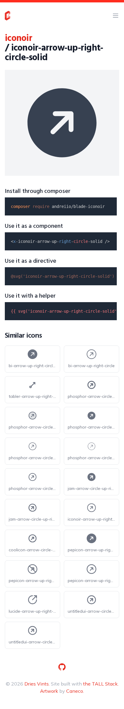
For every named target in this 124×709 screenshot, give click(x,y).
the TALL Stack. (101, 684)
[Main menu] (116, 16)
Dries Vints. (37, 684)
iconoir (18, 38)
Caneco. (75, 691)
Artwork (49, 691)
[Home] (7, 15)
